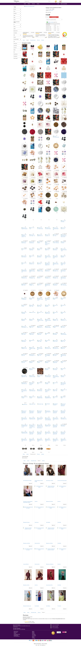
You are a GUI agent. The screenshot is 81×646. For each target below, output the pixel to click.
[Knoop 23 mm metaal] (64, 315)
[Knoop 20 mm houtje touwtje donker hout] (40, 413)
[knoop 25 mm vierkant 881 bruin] (25, 385)
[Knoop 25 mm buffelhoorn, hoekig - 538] (32, 350)
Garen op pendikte (64, 3)
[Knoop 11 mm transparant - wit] (64, 82)
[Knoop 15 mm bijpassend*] (56, 118)
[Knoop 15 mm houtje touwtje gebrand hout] (25, 413)
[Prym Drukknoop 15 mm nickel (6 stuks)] (32, 146)
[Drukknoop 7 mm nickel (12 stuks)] (64, 47)
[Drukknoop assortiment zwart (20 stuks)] (48, 54)
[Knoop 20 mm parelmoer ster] (48, 273)
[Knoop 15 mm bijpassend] (25, 167)
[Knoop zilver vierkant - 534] (56, 392)
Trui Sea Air (59, 605)
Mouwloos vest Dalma (49, 543)
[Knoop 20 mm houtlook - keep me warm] (48, 258)
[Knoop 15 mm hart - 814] (40, 195)
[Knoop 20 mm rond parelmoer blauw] (56, 258)
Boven (24, 40)
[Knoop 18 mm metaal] (40, 223)
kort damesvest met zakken (27, 480)
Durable (15, 37)
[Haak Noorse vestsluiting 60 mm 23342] (25, 449)
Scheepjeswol (15, 56)
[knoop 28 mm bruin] (40, 371)
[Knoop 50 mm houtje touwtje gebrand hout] (56, 435)
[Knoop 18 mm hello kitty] (40, 216)
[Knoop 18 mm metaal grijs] (64, 223)
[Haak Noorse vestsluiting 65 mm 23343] (32, 449)
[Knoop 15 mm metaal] (25, 146)
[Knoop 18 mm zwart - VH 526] (25, 216)
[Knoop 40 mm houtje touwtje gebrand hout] (40, 435)
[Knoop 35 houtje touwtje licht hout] (48, 428)
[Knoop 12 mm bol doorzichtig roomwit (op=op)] (56, 96)
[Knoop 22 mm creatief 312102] (48, 315)
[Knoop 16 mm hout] (25, 202)
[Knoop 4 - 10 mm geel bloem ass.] (40, 47)
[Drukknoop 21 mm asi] (56, 301)
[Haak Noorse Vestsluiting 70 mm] (40, 449)
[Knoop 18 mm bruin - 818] (56, 237)
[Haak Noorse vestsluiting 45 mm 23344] (32, 442)
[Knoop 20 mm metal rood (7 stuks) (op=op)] (25, 294)
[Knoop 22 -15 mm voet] (40, 315)
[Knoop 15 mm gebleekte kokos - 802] (48, 188)
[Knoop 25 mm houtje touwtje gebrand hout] (64, 413)
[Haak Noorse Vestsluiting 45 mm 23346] (40, 442)
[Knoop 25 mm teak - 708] (25, 357)
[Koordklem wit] (25, 406)
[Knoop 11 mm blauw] (64, 75)
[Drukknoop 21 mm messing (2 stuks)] (48, 301)
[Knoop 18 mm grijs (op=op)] (32, 216)
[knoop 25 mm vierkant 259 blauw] (64, 336)
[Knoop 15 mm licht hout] (48, 167)
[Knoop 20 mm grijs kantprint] (40, 258)
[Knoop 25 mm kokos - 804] (56, 357)
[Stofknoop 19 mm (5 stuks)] (32, 399)
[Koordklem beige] (40, 406)
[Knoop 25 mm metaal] (48, 343)
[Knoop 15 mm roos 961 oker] (56, 125)
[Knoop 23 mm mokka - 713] (32, 329)
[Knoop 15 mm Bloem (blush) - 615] (48, 174)
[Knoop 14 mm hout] (32, 118)
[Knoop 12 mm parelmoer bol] (40, 103)
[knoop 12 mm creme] (32, 103)
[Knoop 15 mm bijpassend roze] (64, 160)
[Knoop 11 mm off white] (40, 82)
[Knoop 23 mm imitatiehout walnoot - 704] (48, 322)
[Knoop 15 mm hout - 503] (56, 167)
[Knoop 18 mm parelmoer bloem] (48, 223)
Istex (14, 41)
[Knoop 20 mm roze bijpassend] (25, 301)
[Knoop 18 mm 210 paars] (64, 216)
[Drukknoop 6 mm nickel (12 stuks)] (64, 54)
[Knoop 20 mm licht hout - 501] (32, 265)
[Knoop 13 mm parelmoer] (40, 110)
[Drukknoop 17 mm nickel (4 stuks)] (40, 209)
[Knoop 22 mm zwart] (56, 308)
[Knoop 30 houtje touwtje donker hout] (32, 420)
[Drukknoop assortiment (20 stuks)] (40, 54)
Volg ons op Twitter (55, 626)
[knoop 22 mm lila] (32, 315)
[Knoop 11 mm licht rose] (48, 82)
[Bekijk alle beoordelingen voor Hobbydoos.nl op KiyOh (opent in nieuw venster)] (56, 1)
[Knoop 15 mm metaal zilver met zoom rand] (25, 160)
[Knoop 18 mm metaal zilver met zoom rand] (56, 223)
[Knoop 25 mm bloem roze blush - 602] (40, 350)
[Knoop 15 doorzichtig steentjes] (56, 139)
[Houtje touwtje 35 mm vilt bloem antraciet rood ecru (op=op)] (32, 428)
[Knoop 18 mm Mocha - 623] (64, 230)
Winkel (29, 3)
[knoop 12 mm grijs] (25, 89)
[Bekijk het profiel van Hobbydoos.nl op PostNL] (59, 632)
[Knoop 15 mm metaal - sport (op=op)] (48, 139)
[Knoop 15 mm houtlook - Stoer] (56, 195)
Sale (58, 3)
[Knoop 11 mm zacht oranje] (32, 82)
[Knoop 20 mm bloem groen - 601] (56, 273)
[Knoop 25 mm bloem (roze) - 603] (48, 350)
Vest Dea (36, 501)
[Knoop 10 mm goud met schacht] (64, 68)
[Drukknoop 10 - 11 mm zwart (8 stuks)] (56, 68)
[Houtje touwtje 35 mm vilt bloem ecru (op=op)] (25, 428)
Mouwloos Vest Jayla (26, 522)
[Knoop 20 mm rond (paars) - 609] (32, 280)
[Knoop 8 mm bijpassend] (56, 54)
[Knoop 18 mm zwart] (32, 209)
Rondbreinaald (16, 635)
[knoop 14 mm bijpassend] (40, 118)
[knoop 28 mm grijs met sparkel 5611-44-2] (64, 385)
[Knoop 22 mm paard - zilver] (32, 308)
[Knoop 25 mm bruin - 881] (25, 364)
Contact (15, 633)
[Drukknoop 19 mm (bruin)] (64, 244)
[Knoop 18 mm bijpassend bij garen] (25, 230)
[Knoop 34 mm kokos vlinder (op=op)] (32, 385)
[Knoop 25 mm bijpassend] (48, 364)
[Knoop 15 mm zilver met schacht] (40, 167)
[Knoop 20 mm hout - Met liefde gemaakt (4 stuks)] (48, 294)
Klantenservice (16, 631)
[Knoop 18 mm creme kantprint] (25, 223)
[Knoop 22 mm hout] (64, 308)
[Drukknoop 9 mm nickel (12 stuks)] (32, 54)
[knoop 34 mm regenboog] (64, 378)
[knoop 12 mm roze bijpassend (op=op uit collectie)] (25, 103)
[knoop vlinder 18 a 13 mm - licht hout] (56, 244)
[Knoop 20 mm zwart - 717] (40, 287)
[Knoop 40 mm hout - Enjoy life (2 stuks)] (25, 392)
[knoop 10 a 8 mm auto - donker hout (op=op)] (56, 202)
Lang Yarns (15, 47)
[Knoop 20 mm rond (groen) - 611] (48, 280)
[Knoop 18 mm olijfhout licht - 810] (40, 237)
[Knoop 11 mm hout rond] (32, 75)
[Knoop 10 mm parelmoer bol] (32, 68)
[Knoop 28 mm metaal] (64, 371)
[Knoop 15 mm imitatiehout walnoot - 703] (25, 188)
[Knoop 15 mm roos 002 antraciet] (25, 132)
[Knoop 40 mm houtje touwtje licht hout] (48, 435)
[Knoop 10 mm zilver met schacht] (48, 68)
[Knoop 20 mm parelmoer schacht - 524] (56, 265)
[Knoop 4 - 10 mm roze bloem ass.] (32, 47)
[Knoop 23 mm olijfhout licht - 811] (40, 329)
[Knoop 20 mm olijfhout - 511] (48, 251)
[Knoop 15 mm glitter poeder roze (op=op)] (40, 139)
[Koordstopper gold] (48, 406)
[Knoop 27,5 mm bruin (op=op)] (25, 371)
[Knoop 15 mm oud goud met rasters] (48, 195)
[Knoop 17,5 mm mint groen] (56, 209)
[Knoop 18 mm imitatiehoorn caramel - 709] (25, 237)
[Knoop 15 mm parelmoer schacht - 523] (64, 118)
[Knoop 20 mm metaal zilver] (32, 251)
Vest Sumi (59, 501)
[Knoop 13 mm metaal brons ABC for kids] (64, 110)
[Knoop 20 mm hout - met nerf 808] (64, 287)
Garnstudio (33, 634)
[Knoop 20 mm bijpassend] (64, 258)
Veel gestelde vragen (17, 634)
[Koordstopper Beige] (64, 399)
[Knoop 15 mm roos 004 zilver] (40, 132)
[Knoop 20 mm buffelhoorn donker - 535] (32, 273)
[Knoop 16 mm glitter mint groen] (32, 202)
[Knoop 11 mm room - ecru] (25, 82)
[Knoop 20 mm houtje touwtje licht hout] (48, 413)
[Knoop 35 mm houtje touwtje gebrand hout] (56, 428)
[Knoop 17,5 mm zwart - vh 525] (48, 202)
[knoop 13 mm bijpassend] (48, 110)
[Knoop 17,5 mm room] (64, 209)
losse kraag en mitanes (49, 480)
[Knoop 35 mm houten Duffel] (64, 428)
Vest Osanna (37, 522)
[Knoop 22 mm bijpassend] (48, 308)
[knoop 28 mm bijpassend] (48, 371)
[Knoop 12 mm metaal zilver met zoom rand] (48, 103)
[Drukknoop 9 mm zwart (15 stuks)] (32, 61)
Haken (14, 15)
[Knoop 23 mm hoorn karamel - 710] (25, 329)
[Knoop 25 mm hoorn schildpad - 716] (48, 357)
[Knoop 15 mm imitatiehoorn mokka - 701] (64, 181)
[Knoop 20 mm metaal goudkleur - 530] (25, 273)
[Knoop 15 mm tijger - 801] (40, 188)
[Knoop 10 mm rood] (64, 61)
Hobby (14, 17)
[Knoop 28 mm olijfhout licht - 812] (25, 378)
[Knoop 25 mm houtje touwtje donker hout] (56, 413)
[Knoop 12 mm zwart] (32, 96)
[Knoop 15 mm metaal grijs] (32, 160)
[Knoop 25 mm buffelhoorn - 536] (25, 350)
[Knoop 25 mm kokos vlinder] (56, 336)
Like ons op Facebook (55, 624)
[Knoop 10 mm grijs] (56, 61)
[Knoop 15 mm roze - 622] (48, 125)
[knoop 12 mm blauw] (64, 96)
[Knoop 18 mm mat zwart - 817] (48, 237)
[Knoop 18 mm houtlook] (40, 244)
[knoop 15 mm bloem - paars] (25, 139)
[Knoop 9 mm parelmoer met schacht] (40, 61)
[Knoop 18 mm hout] (48, 216)
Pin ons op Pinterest (55, 627)
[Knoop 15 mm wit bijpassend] (56, 132)
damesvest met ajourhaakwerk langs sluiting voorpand (27, 502)
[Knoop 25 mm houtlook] (40, 364)
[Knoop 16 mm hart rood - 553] (40, 202)
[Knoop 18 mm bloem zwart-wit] (56, 216)
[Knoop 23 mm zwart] (56, 315)
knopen (27, 40)
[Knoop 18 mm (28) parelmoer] (32, 244)
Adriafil (14, 28)
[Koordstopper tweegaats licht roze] (48, 399)
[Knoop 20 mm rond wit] (32, 301)
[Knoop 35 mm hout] (56, 385)
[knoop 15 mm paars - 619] (25, 181)
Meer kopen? (51, 10)
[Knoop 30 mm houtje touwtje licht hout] (56, 420)
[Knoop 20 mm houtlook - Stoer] (64, 294)
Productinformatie (32, 40)
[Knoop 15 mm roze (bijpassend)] (56, 153)
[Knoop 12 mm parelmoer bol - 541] (64, 103)
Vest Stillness (48, 605)
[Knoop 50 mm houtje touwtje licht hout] (25, 442)
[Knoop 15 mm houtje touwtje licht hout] (48, 449)
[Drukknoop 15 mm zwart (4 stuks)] (32, 139)
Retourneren (16, 632)
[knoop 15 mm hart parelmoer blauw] (25, 153)
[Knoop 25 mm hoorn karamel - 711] (32, 357)
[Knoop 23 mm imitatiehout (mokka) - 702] (40, 322)
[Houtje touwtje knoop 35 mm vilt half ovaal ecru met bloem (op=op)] (40, 428)
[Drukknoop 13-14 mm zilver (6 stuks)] (56, 110)
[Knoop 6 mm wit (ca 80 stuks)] (48, 47)
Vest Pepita (59, 585)
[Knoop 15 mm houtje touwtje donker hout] (64, 406)
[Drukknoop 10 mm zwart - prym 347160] (25, 68)
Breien (14, 11)
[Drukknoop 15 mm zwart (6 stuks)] (25, 125)
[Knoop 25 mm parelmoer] (32, 364)
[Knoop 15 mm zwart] (64, 139)
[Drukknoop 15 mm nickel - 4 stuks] (32, 125)
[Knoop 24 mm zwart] (48, 336)
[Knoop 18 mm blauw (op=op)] (25, 244)
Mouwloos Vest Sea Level (27, 605)
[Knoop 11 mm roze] (56, 75)
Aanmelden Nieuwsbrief (16, 628)
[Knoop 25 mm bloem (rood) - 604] (56, 350)
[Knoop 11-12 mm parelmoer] (25, 75)
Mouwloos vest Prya (26, 585)
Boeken (38, 3)
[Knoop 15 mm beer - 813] (32, 195)
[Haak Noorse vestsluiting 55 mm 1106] (48, 442)
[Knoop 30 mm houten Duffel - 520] (64, 420)
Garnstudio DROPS (16, 39)
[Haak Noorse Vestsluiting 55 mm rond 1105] (56, 442)
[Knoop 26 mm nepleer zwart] (56, 364)
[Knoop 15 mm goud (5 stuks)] (32, 167)
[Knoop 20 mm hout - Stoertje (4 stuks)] (40, 294)
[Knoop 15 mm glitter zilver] (48, 153)
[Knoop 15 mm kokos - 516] (25, 174)
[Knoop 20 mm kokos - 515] (40, 265)
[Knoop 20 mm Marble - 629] (25, 287)
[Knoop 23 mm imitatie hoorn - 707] (64, 322)
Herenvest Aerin (37, 564)
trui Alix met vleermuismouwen (62, 480)
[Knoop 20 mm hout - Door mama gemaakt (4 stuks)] (32, 294)
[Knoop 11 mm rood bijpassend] (48, 75)
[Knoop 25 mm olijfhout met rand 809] (64, 357)
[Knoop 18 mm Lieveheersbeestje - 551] (56, 230)
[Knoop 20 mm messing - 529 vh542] (64, 265)
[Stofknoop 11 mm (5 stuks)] (64, 392)
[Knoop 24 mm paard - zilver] (64, 329)
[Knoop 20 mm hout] (56, 294)
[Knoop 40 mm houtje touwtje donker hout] (32, 435)
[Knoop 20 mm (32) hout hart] (56, 251)
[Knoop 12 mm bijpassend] (48, 96)
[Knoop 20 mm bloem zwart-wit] (25, 258)
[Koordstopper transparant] (56, 406)
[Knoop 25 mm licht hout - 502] (56, 343)
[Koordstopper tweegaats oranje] (40, 399)
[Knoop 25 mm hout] (32, 343)
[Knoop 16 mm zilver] (64, 195)
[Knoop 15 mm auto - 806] (64, 188)
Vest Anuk (59, 564)
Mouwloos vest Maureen (49, 564)
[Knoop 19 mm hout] (25, 251)
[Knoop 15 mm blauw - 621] (40, 181)
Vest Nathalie (48, 522)
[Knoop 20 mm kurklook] (40, 251)
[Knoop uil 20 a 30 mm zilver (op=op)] (48, 378)
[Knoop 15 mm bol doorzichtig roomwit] (40, 146)
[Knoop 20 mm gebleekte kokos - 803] (48, 287)
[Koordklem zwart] (32, 406)
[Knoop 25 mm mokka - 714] (40, 357)
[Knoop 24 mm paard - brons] (25, 336)
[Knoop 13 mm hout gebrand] (56, 103)
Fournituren (15, 13)
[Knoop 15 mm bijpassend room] (48, 132)
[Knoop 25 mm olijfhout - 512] (64, 343)
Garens (14, 26)
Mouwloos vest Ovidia (26, 543)
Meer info (30, 483)
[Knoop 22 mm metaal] (64, 301)
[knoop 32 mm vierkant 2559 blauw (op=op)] (56, 378)
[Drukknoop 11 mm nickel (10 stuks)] (25, 96)
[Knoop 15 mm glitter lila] (64, 153)
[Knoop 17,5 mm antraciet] (48, 209)
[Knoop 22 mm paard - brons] (40, 308)
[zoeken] (49, 1)
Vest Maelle (59, 543)
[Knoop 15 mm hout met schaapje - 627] (48, 181)
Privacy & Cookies (44, 643)
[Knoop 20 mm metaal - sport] (40, 343)
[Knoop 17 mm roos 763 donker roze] (32, 132)
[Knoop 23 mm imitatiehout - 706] (56, 322)
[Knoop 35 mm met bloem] (48, 385)
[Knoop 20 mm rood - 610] (40, 280)
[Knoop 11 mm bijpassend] (56, 82)
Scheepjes (33, 637)
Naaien (14, 19)
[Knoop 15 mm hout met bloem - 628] (56, 181)
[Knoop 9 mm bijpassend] (25, 61)
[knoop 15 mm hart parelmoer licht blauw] (64, 146)
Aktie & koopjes (16, 58)
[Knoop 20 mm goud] (25, 265)
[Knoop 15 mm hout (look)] (32, 153)
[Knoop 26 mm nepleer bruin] (40, 336)
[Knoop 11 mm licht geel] (32, 89)
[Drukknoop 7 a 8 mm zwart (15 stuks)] (25, 54)
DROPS (33, 632)
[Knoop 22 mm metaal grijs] (25, 315)
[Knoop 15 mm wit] (40, 153)
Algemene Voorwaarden (37, 643)
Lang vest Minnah (26, 564)
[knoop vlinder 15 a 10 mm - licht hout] (64, 202)
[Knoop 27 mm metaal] (64, 364)
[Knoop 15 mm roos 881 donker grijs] (64, 125)
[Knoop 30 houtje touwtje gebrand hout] (40, 420)
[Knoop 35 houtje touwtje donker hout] (25, 435)
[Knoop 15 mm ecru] (48, 146)
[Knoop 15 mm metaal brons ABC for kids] (48, 160)
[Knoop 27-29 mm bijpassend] (32, 371)
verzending (50, 22)
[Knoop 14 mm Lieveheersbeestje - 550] (48, 118)
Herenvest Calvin (37, 543)
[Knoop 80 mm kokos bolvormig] (40, 392)
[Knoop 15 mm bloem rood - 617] (64, 174)
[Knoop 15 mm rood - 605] (40, 174)
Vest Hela (36, 585)
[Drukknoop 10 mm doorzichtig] (48, 61)
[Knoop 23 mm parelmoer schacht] (48, 329)
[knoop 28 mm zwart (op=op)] (56, 371)
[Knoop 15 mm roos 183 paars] (64, 132)
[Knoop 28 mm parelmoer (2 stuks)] (32, 378)
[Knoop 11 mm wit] (64, 89)
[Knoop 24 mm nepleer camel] (32, 336)
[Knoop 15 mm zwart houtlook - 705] (32, 188)
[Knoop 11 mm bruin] (48, 89)
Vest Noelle (59, 522)
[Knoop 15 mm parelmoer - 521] (32, 174)
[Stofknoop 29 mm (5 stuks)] (40, 378)
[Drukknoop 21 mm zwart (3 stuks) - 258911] (40, 301)
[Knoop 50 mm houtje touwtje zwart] (32, 392)
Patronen (33, 3)
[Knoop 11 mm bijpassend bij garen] (40, 75)
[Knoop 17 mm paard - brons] (25, 209)
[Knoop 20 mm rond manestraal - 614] (64, 280)
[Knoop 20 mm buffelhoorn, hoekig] (40, 273)
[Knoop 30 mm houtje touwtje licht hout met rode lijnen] (48, 420)
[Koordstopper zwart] (56, 399)
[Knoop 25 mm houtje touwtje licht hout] (25, 420)
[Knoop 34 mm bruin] (40, 385)
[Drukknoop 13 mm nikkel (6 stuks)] (25, 110)
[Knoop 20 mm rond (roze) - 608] (25, 280)
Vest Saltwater (37, 605)
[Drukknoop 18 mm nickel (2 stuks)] (40, 230)
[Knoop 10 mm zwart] (40, 68)
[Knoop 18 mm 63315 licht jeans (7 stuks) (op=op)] (64, 237)
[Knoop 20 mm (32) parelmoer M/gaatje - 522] (48, 265)
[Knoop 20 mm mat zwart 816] (56, 287)
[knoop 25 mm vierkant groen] (25, 343)
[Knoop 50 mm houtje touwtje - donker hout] (64, 435)
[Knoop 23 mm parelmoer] (32, 322)
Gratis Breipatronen (17, 636)
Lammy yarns (15, 43)
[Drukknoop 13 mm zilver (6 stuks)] (25, 118)
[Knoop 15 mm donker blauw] (56, 160)
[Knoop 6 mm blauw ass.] (25, 47)
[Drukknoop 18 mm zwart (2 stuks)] (48, 230)
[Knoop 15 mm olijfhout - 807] (25, 195)
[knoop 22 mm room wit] (25, 308)
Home (25, 3)
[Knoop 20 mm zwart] (32, 258)
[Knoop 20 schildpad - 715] (32, 287)
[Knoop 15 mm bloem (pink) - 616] (56, 174)
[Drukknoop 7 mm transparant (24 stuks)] (56, 47)
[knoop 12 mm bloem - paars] (40, 96)
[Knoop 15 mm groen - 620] (32, 181)
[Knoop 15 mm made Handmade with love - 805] (56, 188)
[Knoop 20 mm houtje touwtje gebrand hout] (32, 413)
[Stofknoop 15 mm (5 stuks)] (25, 399)
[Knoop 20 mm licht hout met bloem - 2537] (64, 251)
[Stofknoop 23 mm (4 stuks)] (56, 329)
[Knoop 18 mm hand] (32, 230)
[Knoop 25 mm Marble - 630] (64, 350)
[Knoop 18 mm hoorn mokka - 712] (32, 237)
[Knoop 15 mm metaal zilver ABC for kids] (40, 160)
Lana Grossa (15, 45)
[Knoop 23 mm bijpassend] (25, 322)
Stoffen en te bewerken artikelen (16, 22)
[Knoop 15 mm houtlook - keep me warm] (56, 146)
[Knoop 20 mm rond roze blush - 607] (64, 273)
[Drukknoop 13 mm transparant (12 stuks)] (32, 110)
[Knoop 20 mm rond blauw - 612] (56, 280)
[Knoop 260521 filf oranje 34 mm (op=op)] (48, 392)
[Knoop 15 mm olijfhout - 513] (64, 167)
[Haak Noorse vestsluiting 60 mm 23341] (64, 442)
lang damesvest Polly (49, 585)
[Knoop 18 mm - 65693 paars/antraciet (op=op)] (48, 244)
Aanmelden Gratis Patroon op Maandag (19, 629)
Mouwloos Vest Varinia (49, 501)
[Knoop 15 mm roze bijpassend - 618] (40, 125)
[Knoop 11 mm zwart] (40, 89)
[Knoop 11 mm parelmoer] (56, 89)
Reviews (42, 40)
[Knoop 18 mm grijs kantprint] (32, 223)
